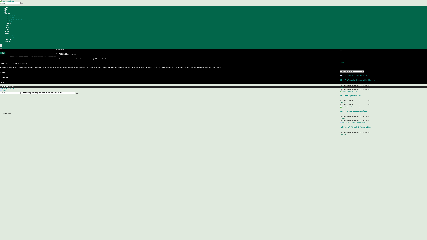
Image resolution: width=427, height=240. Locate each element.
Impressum (4, 77)
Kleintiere (7, 13)
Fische (6, 25)
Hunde (6, 9)
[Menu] (1, 45)
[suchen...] (22, 3)
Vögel (6, 27)
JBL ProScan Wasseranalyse (353, 111)
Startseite (3, 72)
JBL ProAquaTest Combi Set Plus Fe (357, 80)
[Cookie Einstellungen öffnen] (16, 110)
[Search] (1, 48)
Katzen (6, 11)
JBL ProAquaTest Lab (350, 95)
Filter (3, 53)
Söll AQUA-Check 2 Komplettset (355, 127)
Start (6, 7)
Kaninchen (13, 17)
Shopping (7, 39)
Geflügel (12, 37)
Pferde (6, 29)
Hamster (12, 15)
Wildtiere (7, 31)
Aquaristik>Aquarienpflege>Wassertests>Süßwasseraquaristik (32, 56)
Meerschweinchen (15, 19)
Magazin (7, 41)
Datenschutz (4, 82)
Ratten (11, 21)
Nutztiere (7, 33)
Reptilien (7, 23)
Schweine (12, 35)
